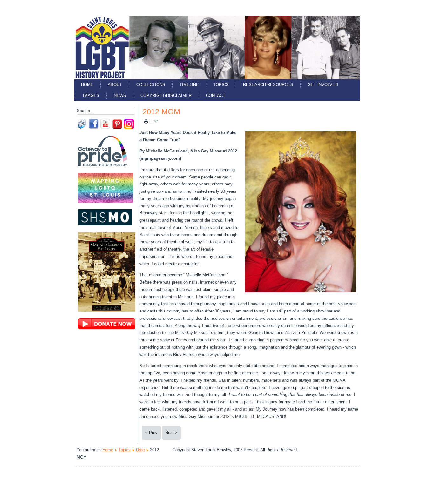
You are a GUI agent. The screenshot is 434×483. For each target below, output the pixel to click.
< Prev (151, 432)
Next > (171, 432)
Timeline (189, 84)
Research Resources (268, 84)
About (115, 84)
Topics (221, 84)
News (120, 95)
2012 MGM (161, 111)
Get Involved (323, 84)
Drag (140, 449)
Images (91, 95)
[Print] (146, 121)
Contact (215, 95)
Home (87, 84)
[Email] (156, 121)
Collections (150, 84)
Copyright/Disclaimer (166, 95)
